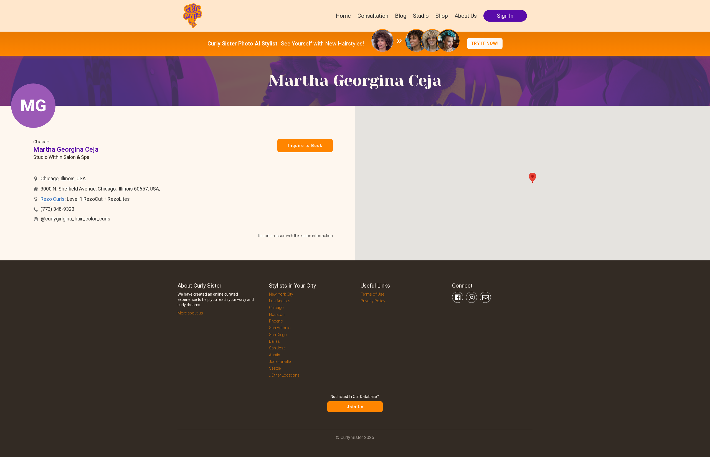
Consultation (372, 15)
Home (343, 15)
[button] (532, 178)
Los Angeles (279, 301)
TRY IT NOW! (485, 43)
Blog (400, 15)
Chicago (41, 141)
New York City (281, 294)
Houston (277, 314)
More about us (190, 313)
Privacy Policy (373, 301)
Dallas (274, 341)
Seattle (275, 368)
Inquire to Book (305, 145)
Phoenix (276, 321)
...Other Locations (284, 375)
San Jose (277, 348)
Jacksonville (280, 361)
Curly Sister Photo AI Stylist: (243, 43)
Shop (441, 15)
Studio (421, 15)
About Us (466, 15)
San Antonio (280, 328)
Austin (274, 355)
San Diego (278, 334)
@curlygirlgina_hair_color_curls (75, 219)
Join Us (355, 406)
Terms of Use (372, 294)
